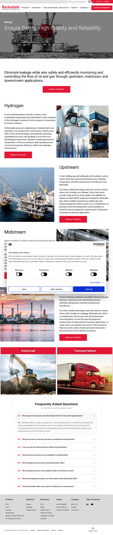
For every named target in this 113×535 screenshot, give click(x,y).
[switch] (42, 274)
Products (25, 8)
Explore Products (56, 89)
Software (43, 518)
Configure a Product (47, 516)
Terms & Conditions (43, 530)
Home (3, 12)
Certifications (45, 510)
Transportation (31, 510)
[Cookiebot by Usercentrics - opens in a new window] (95, 244)
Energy (28, 504)
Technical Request (102, 8)
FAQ (41, 504)
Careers (99, 2)
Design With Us (61, 507)
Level (7, 507)
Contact (106, 2)
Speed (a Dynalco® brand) (15, 516)
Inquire (74, 8)
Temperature (10, 513)
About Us (74, 504)
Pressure (8, 510)
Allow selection (56, 289)
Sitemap (60, 530)
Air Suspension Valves (13, 518)
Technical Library (46, 513)
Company (84, 8)
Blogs (42, 507)
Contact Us (75, 510)
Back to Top (93, 531)
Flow (7, 504)
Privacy (53, 530)
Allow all (89, 289)
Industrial (29, 507)
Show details (95, 282)
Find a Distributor (51, 8)
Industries (36, 8)
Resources (63, 8)
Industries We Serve (13, 12)
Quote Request (61, 504)
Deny (24, 289)
